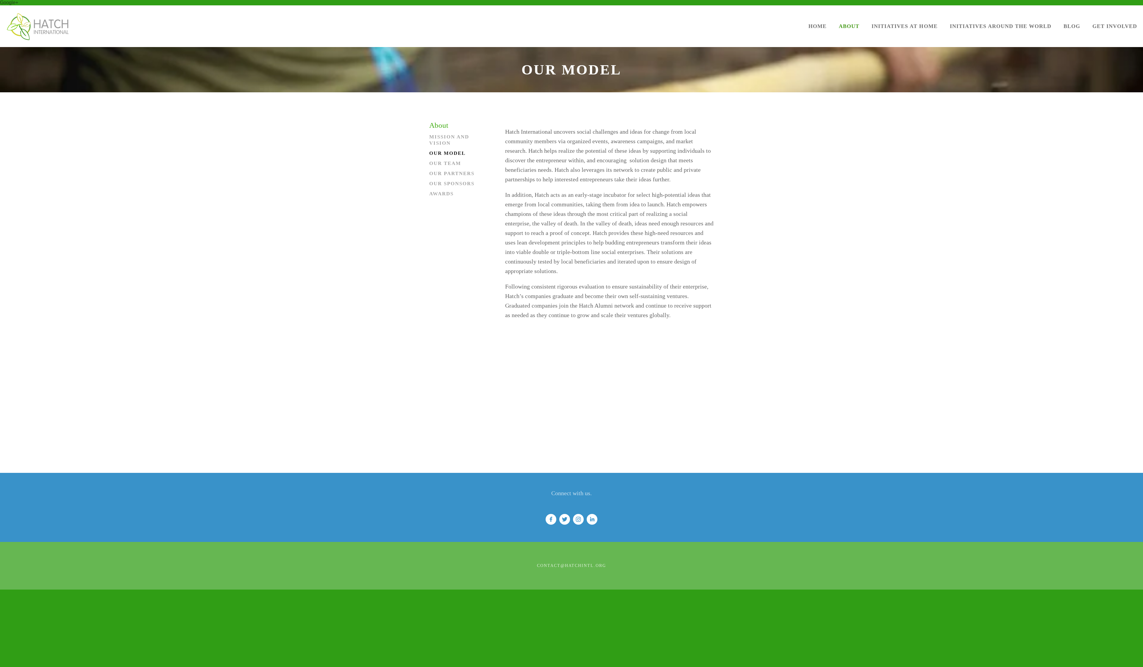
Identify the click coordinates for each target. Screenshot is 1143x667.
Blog (1072, 26)
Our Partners (451, 173)
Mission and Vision (449, 140)
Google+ (9, 2)
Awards (441, 194)
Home (817, 26)
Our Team (445, 163)
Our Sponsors (451, 183)
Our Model (447, 153)
